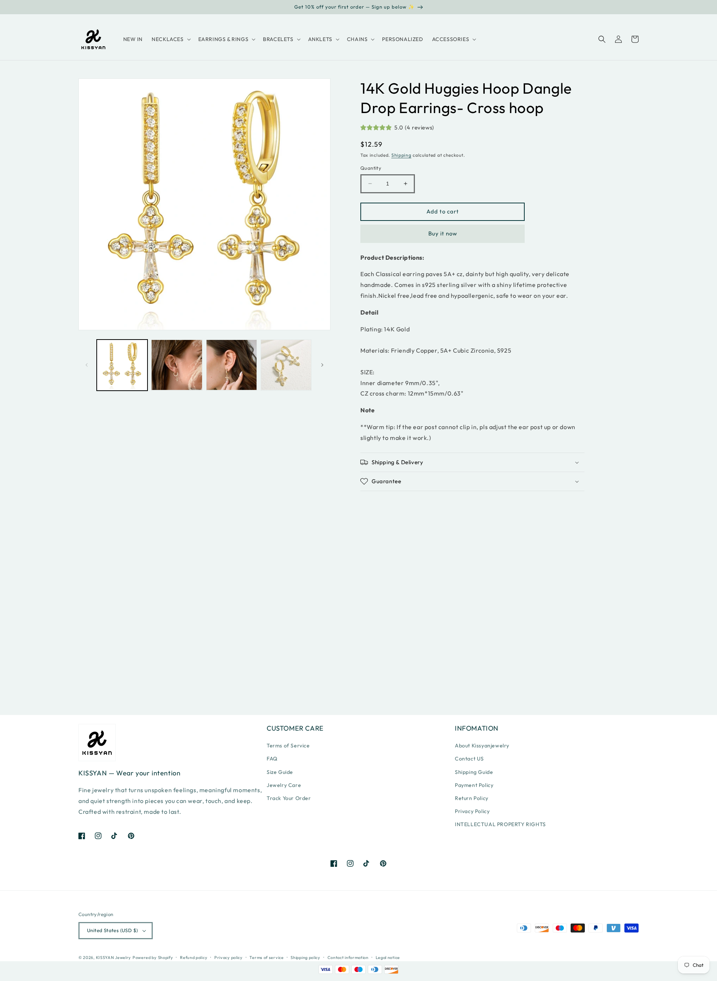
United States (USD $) (112, 930)
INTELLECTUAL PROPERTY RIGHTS (500, 824)
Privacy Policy (472, 811)
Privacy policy (228, 957)
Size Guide (280, 772)
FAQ (272, 758)
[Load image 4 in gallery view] (286, 365)
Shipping (401, 155)
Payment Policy (474, 785)
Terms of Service (288, 745)
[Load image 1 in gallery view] (122, 365)
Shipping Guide (474, 772)
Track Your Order (289, 798)
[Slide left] (86, 365)
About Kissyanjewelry (482, 745)
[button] (170, 39)
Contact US (469, 758)
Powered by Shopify (153, 957)
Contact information (348, 957)
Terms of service (266, 957)
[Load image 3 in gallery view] (231, 365)
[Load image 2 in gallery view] (176, 365)
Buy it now (442, 233)
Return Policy (471, 798)
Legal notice (388, 957)
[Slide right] (322, 365)
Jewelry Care (284, 785)
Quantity (370, 168)
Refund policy (193, 957)
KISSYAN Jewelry (113, 957)
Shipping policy (305, 957)
